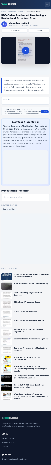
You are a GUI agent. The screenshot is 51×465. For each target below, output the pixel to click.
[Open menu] (47, 4)
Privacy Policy (8, 442)
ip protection (9, 209)
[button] (25, 50)
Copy (45, 111)
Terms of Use (8, 438)
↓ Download (14, 30)
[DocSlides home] (8, 4)
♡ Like (39, 30)
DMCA (5, 446)
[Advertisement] (25, 167)
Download (21, 146)
